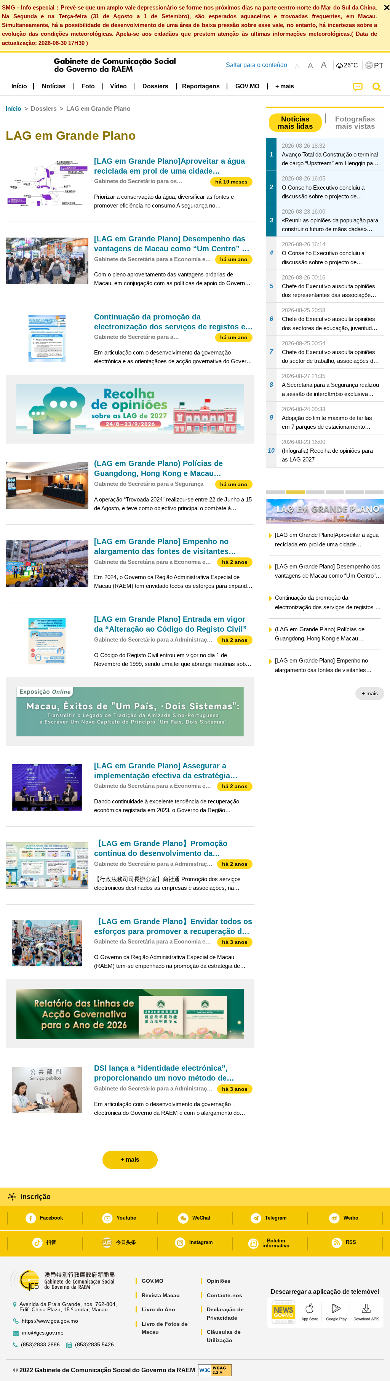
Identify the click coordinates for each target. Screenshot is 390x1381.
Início (13, 108)
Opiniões (218, 1281)
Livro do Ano (158, 1309)
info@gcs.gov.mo (43, 1333)
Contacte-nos (224, 1295)
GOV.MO (152, 1281)
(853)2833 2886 (40, 1344)
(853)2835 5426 (94, 1344)
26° (351, 65)
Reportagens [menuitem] (201, 86)
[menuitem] (53, 86)
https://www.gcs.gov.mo (50, 1321)
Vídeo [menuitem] (118, 86)
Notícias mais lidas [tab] (295, 122)
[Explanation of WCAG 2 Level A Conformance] (215, 1370)
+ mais (370, 694)
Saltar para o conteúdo (256, 65)
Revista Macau (161, 1295)
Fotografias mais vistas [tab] (355, 122)
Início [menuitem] (19, 86)
